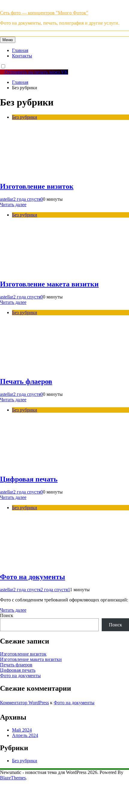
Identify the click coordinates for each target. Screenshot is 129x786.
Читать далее (13, 204)
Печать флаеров (26, 381)
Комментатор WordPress (24, 702)
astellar (6, 199)
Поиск (6, 615)
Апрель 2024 (25, 735)
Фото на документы (32, 577)
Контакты (22, 55)
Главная (20, 50)
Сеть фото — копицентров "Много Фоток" (44, 12)
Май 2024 (22, 729)
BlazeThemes (13, 777)
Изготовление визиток (37, 186)
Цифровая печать (29, 479)
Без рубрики (24, 117)
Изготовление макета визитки (49, 284)
